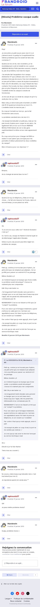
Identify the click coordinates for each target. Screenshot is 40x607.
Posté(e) (16, 45)
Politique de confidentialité (23, 599)
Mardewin (8, 23)
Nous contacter (16, 601)
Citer (8, 154)
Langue (8, 599)
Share (10, 575)
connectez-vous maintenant (12, 554)
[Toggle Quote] (5, 360)
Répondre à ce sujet (20, 34)
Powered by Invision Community (20, 604)
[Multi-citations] (3, 154)
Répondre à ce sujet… (14, 563)
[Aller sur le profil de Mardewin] (4, 43)
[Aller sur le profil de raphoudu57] (4, 164)
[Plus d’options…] (36, 43)
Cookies (27, 601)
